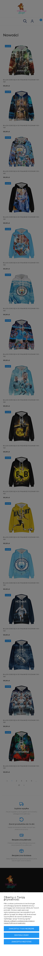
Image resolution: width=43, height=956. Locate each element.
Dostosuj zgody (21, 935)
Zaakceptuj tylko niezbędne (21, 929)
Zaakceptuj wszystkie (22, 942)
